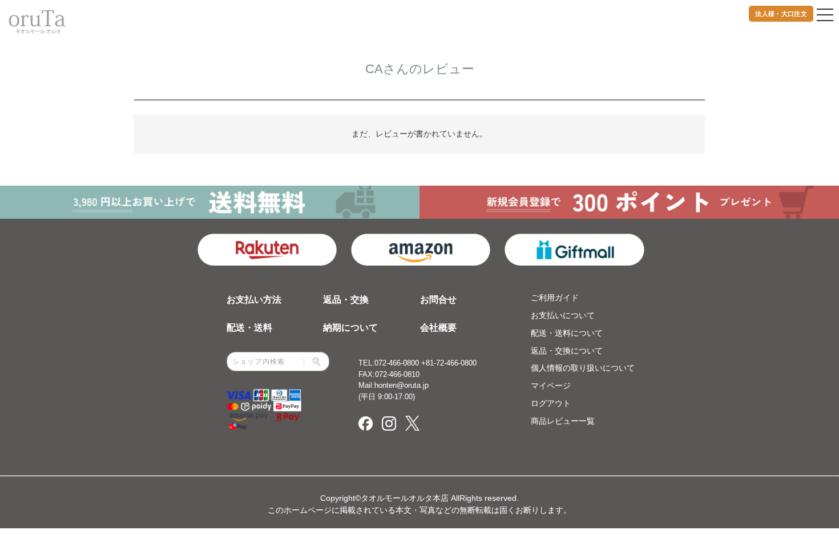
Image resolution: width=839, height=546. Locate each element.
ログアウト (551, 403)
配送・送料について (567, 333)
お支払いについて (563, 315)
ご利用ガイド (555, 297)
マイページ (551, 385)
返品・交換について (567, 350)
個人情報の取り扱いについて (583, 367)
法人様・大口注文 (781, 13)
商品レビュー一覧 (563, 420)
